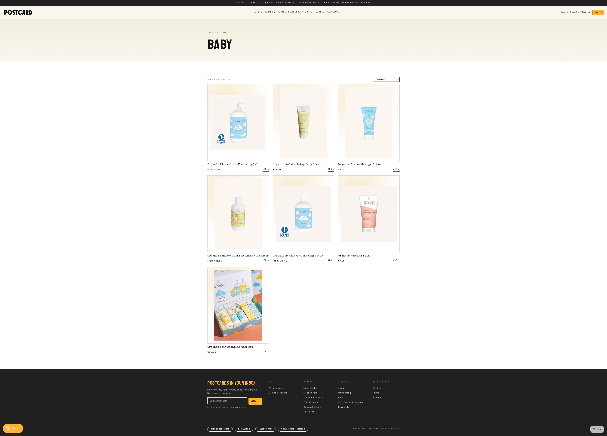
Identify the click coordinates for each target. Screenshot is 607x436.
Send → (255, 401)
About (308, 12)
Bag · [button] (598, 12)
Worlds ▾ (269, 12)
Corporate (333, 12)
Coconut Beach (312, 407)
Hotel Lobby (310, 388)
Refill (282, 12)
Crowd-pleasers (278, 392)
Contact (377, 388)
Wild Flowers (311, 402)
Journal (319, 12)
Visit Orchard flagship (350, 402)
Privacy (377, 397)
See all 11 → (310, 411)
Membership (295, 12)
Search (564, 12)
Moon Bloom (310, 392)
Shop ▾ (258, 12)
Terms (376, 392)
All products (276, 388)
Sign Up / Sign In (580, 12)
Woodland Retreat (314, 397)
